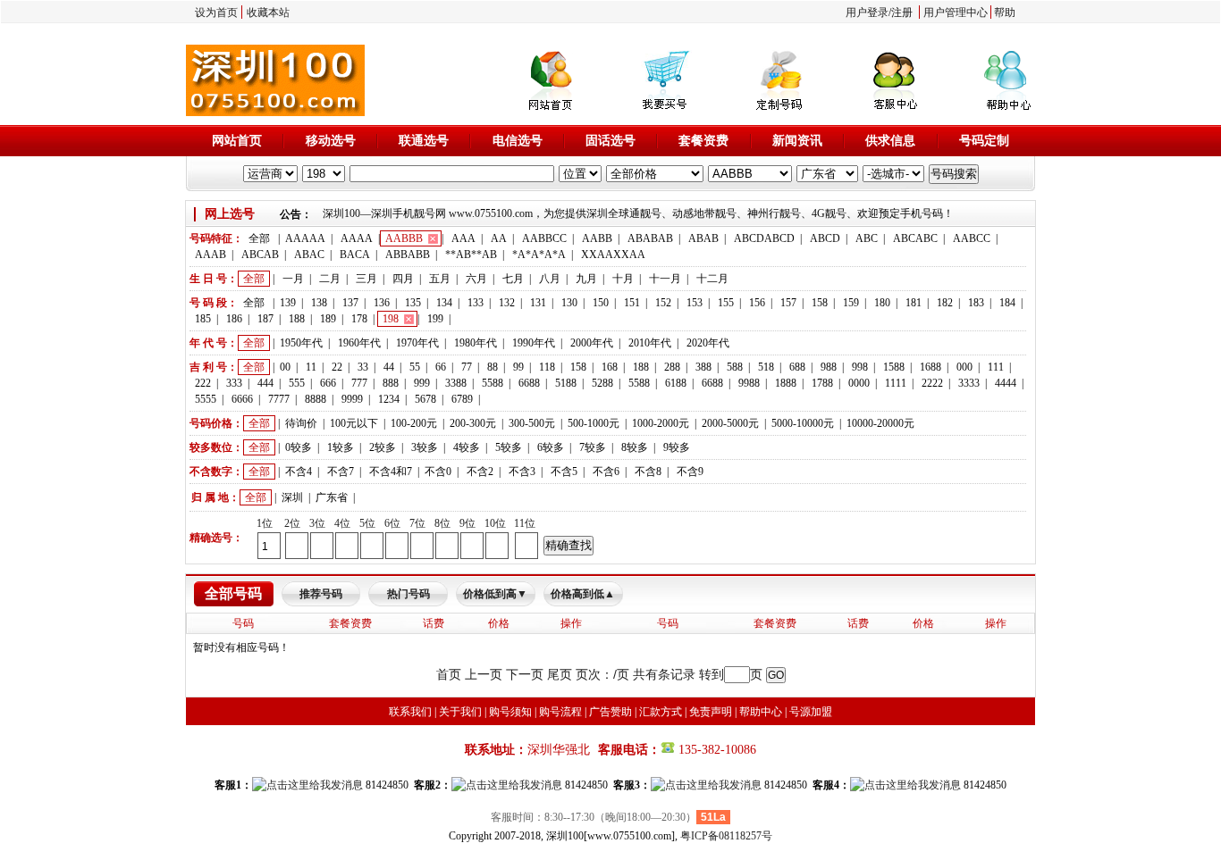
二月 (330, 278)
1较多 (340, 447)
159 (851, 302)
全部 (259, 238)
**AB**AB (471, 254)
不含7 (340, 471)
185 (203, 319)
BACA (355, 254)
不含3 (522, 471)
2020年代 (707, 343)
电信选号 (518, 140)
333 (234, 383)
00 (285, 367)
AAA (463, 238)
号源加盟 (810, 712)
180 (882, 302)
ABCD (825, 238)
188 (297, 319)
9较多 (676, 447)
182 (945, 302)
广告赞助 (610, 712)
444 (265, 383)
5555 (205, 399)
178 (359, 319)
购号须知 (510, 712)
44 (388, 367)
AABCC (971, 238)
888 (391, 383)
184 (1007, 302)
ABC (866, 238)
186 (234, 319)
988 (829, 367)
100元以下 (354, 423)
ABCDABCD (764, 238)
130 (569, 302)
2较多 (382, 447)
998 (860, 367)
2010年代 (649, 343)
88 (492, 367)
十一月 (665, 278)
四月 (403, 278)
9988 (749, 383)
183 (976, 302)
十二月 (712, 278)
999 (422, 383)
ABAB (703, 238)
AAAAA (305, 238)
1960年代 (359, 343)
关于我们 (460, 712)
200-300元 (473, 423)
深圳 (292, 497)
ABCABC (915, 238)
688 (797, 367)
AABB (597, 238)
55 (414, 367)
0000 (859, 383)
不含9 (690, 471)
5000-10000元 (802, 423)
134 (444, 302)
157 (788, 302)
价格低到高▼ (495, 594)
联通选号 (424, 140)
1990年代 (533, 343)
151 (632, 302)
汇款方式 (660, 712)
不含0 (438, 471)
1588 (894, 367)
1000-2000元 (660, 423)
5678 (425, 399)
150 (601, 302)
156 (757, 302)
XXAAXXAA (613, 254)
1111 (895, 383)
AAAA (357, 238)
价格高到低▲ (583, 594)
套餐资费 (703, 140)
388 (703, 367)
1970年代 (417, 343)
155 (726, 302)
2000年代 (591, 343)
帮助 (1004, 12)
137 (350, 302)
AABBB (404, 238)
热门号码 (408, 594)
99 (518, 367)
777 (359, 383)
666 (328, 383)
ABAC (309, 254)
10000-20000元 (880, 423)
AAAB (210, 254)
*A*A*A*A (539, 254)
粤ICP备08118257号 (726, 836)
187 (265, 319)
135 (413, 302)
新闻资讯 (797, 140)
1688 (930, 367)
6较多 (550, 447)
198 (391, 319)
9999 (352, 399)
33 (363, 367)
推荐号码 (320, 594)
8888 (315, 399)
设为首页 (216, 12)
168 (610, 367)
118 (547, 367)
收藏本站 (268, 12)
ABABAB (650, 238)
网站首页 (237, 140)
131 (538, 302)
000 (964, 367)
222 (203, 383)
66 (440, 367)
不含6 (606, 471)
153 (694, 302)
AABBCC (544, 238)
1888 (785, 383)
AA (499, 238)
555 (297, 383)
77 (466, 367)
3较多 (424, 447)
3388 (456, 383)
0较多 (298, 447)
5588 (492, 383)
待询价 (301, 423)
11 (311, 367)
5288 (602, 383)
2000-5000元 (730, 423)
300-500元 (532, 423)
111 (996, 367)
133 (475, 302)
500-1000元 (593, 423)
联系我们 (410, 712)
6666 (242, 399)
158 (820, 302)
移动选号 (331, 140)
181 (913, 302)
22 (337, 367)
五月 (440, 278)
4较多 (466, 447)
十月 (623, 278)
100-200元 (414, 423)
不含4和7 (390, 471)
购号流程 (560, 712)
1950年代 (301, 343)
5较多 (508, 447)
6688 (529, 383)
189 (328, 319)
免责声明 (710, 712)
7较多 (592, 447)
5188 (566, 383)
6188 (675, 383)
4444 (1005, 383)
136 (382, 302)
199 (435, 319)
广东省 (332, 497)
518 (766, 367)
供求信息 (890, 140)
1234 (389, 399)
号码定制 (984, 140)
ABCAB (260, 254)
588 (735, 367)
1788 (822, 383)
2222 (932, 383)
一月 (293, 278)
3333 (969, 383)
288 (672, 367)
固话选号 (610, 140)
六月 (476, 278)
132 (507, 302)
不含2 (480, 471)
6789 (462, 399)
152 (663, 302)
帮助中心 (760, 712)
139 (288, 302)
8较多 (634, 447)
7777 (279, 399)
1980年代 (475, 343)
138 (319, 302)
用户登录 (867, 12)
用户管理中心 (955, 12)
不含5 (564, 471)
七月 (513, 278)
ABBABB (407, 254)
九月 (586, 278)
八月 (549, 278)
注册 (902, 12)
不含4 (298, 471)
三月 (366, 278)
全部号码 (233, 593)
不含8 (648, 471)
